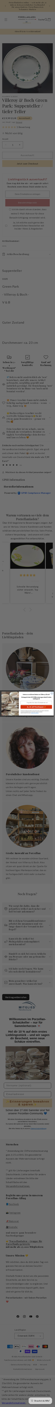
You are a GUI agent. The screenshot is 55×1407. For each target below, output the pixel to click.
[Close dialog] (52, 693)
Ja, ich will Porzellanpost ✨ (36, 707)
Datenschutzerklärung (34, 712)
